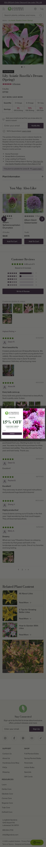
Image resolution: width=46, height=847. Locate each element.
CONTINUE (12, 433)
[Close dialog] (43, 410)
